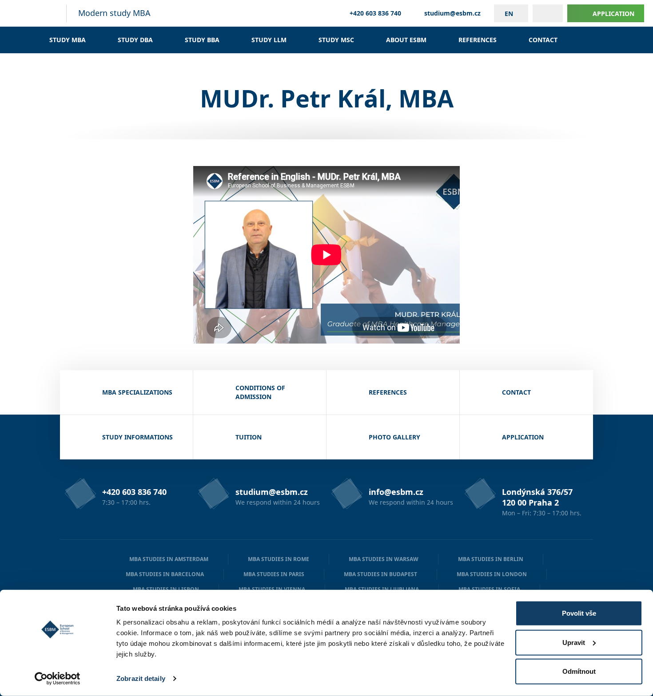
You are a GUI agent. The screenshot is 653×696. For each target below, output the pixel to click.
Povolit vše (579, 613)
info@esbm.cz (396, 491)
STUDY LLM (269, 40)
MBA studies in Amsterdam (168, 559)
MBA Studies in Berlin (490, 559)
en (509, 13)
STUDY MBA (67, 40)
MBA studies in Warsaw (383, 559)
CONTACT (543, 40)
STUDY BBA (202, 40)
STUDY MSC (336, 40)
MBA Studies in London (492, 574)
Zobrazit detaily (140, 678)
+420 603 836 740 (375, 13)
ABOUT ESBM (406, 40)
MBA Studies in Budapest (380, 574)
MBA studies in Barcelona (165, 574)
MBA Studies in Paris (273, 574)
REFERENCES (477, 40)
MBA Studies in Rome (278, 559)
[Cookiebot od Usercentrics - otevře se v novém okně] (57, 678)
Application (613, 13)
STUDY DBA (135, 40)
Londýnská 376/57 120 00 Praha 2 (537, 497)
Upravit (573, 642)
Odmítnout (579, 671)
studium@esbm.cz (452, 13)
